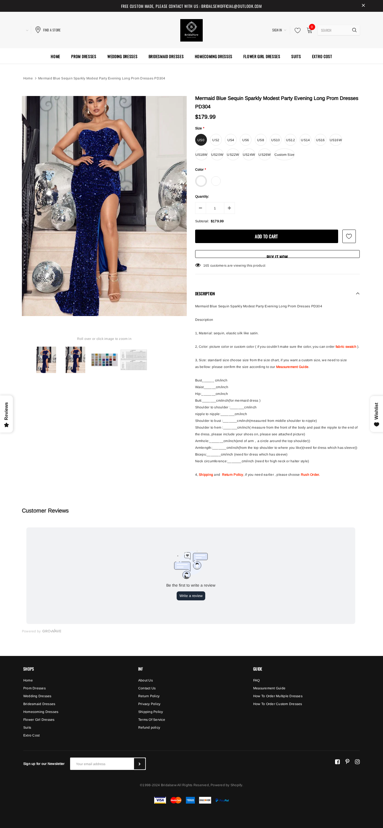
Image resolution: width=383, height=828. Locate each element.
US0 (200, 140)
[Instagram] (357, 761)
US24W (249, 155)
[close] (363, 6)
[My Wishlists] (296, 30)
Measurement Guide (292, 367)
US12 (290, 140)
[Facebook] (337, 761)
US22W (233, 155)
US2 (215, 140)
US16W (336, 140)
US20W (217, 155)
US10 (275, 140)
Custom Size (284, 155)
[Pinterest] (347, 761)
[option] (104, 206)
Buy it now (277, 256)
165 (206, 265)
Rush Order (310, 475)
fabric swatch (346, 347)
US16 (320, 140)
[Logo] (191, 29)
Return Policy (232, 475)
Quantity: (202, 196)
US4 (230, 140)
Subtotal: (202, 221)
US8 (260, 140)
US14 (305, 140)
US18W (201, 155)
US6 (245, 140)
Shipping (206, 475)
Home (28, 78)
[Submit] (139, 763)
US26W (265, 155)
